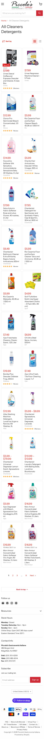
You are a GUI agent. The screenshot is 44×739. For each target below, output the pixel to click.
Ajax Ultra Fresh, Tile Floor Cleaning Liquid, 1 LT (33, 376)
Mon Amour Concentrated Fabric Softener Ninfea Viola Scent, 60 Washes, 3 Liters (33, 556)
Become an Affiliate (18, 727)
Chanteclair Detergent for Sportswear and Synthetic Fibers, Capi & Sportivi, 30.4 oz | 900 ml (32, 214)
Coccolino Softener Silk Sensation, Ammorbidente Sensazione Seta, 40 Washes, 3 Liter (11, 167)
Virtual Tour (32, 722)
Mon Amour (29, 518)
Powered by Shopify (22, 735)
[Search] (39, 13)
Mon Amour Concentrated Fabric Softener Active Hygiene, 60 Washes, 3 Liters (32, 512)
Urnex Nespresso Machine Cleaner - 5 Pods (32, 75)
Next (32, 575)
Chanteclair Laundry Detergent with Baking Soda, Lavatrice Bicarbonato (33, 467)
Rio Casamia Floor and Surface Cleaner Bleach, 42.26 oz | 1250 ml (32, 122)
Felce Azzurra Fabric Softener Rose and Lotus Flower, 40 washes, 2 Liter (11, 213)
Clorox (5, 128)
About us (4, 727)
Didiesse (6, 381)
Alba (4, 428)
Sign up (35, 680)
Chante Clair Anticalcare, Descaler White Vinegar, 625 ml (31, 164)
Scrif (26, 308)
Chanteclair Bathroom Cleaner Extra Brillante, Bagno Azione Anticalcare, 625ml (11, 257)
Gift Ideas (22, 724)
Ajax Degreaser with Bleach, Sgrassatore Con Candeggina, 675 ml (10, 512)
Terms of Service (34, 727)
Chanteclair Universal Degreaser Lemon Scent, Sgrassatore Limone (11, 467)
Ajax (4, 345)
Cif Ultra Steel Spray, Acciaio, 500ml (31, 340)
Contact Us (33, 724)
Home (3, 21)
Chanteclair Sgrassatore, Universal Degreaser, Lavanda (30, 419)
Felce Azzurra (7, 220)
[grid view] (34, 41)
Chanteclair (28, 170)
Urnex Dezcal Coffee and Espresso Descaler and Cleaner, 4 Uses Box (11, 78)
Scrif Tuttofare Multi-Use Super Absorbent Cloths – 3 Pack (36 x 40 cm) (32, 301)
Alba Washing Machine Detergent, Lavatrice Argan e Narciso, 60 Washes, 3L (10, 420)
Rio (26, 128)
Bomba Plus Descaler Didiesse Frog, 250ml (10, 376)
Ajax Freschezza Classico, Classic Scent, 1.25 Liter (10, 340)
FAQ (6, 722)
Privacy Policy (22, 729)
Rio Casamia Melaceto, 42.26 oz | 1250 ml (11, 298)
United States (21, 691)
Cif (26, 345)
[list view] (40, 41)
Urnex (5, 85)
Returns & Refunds (18, 722)
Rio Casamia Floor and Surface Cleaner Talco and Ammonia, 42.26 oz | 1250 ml (33, 257)
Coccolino (6, 175)
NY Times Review (10, 724)
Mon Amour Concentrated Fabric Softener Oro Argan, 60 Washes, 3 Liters (10, 555)
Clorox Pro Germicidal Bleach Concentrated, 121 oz (11, 122)
